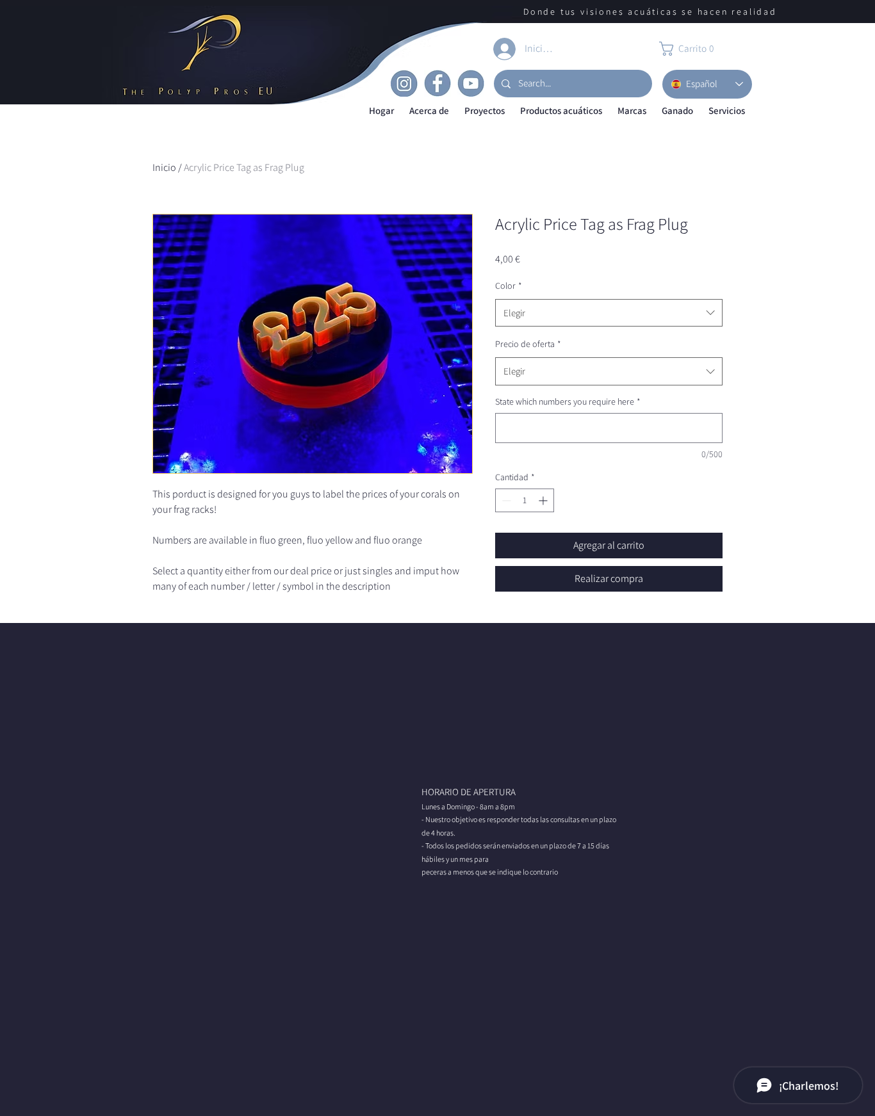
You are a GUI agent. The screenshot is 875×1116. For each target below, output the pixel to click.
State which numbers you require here (568, 401)
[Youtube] (470, 83)
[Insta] (404, 83)
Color (508, 285)
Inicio (164, 167)
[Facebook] (437, 83)
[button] (429, 111)
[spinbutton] (524, 500)
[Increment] (544, 500)
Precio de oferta (528, 344)
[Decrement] (505, 500)
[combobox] (609, 313)
